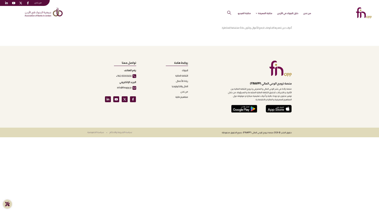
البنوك (185, 70)
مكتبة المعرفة (265, 13)
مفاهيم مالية (181, 97)
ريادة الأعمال (182, 81)
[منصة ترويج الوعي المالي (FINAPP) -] (364, 12)
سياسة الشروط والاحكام (121, 132)
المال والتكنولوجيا (180, 86)
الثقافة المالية (181, 75)
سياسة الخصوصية (95, 132)
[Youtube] (14, 3)
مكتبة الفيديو (244, 13)
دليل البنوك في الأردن (287, 13)
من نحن (38, 2)
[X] (21, 3)
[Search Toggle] (229, 13)
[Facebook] (28, 3)
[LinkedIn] (6, 3)
